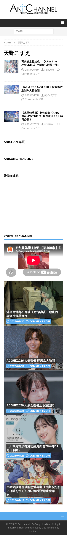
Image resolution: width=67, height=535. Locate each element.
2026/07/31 (17, 366)
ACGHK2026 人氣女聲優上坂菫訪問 (30, 405)
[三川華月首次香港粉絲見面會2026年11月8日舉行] (33, 437)
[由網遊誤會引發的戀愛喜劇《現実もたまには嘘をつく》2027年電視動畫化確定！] (33, 482)
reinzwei (49, 69)
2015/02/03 (32, 124)
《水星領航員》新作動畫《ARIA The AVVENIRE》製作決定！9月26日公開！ (42, 116)
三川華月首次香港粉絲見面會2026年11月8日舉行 (32, 448)
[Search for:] (34, 31)
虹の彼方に (51, 95)
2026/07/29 (17, 455)
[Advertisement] (32, 206)
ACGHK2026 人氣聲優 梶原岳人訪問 (31, 361)
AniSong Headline (18, 159)
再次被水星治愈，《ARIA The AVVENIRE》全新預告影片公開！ (40, 63)
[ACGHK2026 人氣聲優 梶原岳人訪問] (33, 348)
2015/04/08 (32, 95)
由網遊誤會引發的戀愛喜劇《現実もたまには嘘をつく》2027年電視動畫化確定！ (33, 491)
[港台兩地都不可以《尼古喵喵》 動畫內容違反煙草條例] (33, 303)
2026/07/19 (17, 500)
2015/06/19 (32, 69)
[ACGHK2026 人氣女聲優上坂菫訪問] (33, 392)
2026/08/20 (17, 321)
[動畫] (11, 66)
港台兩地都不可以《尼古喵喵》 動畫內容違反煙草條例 (32, 314)
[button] (62, 22)
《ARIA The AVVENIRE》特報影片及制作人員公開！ (42, 88)
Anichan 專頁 (14, 142)
